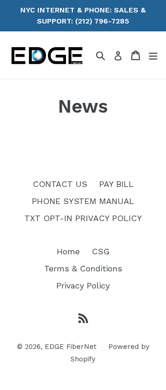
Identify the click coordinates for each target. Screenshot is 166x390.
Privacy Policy (83, 285)
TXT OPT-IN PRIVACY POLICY (83, 218)
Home (68, 251)
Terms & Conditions (83, 268)
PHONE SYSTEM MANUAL (83, 201)
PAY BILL (116, 184)
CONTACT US (60, 184)
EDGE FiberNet (70, 346)
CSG (101, 251)
